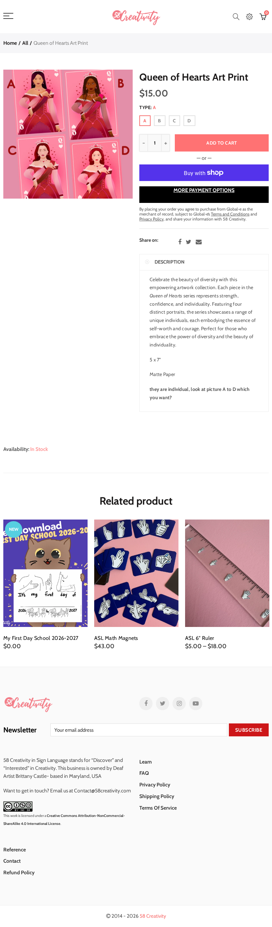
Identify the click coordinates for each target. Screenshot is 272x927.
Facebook (179, 242)
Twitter (188, 242)
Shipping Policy (156, 796)
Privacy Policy (154, 784)
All (25, 43)
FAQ (144, 773)
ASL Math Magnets (116, 638)
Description (169, 262)
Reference (14, 849)
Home (10, 43)
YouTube (195, 703)
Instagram (179, 703)
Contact (12, 861)
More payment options (204, 190)
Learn (145, 762)
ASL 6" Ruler (199, 638)
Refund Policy (18, 872)
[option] (45, 585)
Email (199, 242)
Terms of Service (158, 808)
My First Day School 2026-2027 (41, 638)
